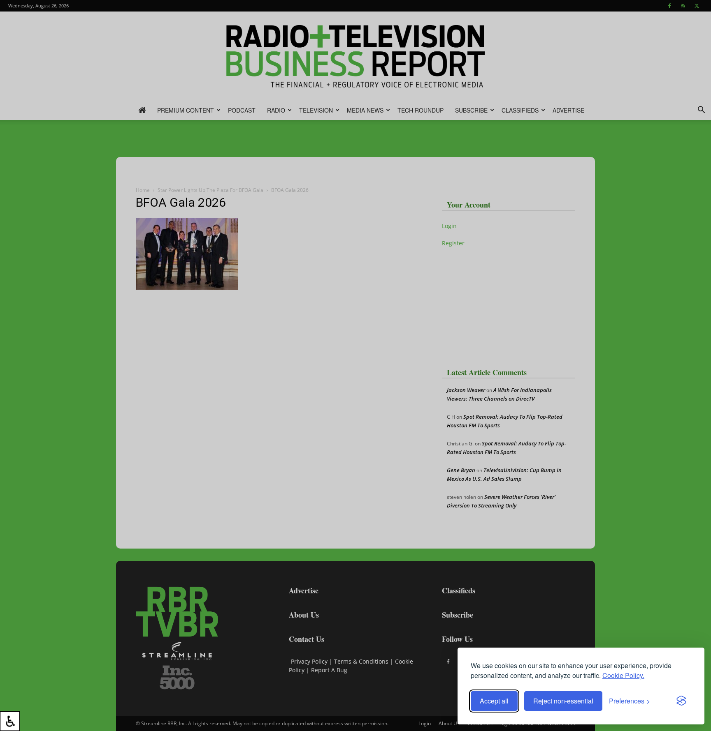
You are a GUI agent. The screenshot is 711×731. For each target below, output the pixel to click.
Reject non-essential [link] (563, 701)
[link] (10, 721)
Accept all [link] (494, 701)
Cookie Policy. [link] (623, 675)
